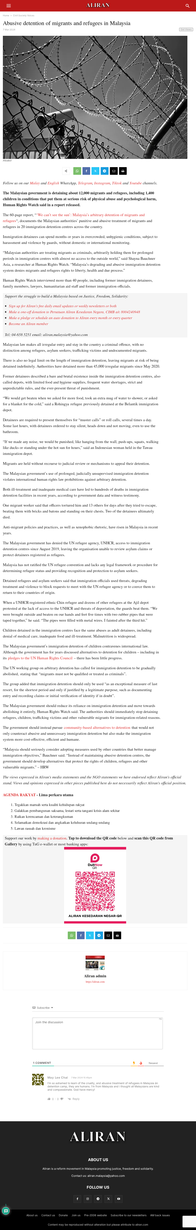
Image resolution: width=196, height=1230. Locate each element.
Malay (35, 182)
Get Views (186, 29)
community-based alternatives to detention (97, 727)
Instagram (102, 182)
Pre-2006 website (95, 1215)
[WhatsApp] (77, 171)
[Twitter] (95, 171)
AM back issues (160, 1215)
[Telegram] (105, 171)
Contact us (48, 1215)
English (53, 182)
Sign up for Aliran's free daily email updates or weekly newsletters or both (63, 305)
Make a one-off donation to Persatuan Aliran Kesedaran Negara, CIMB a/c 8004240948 (74, 311)
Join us (76, 1215)
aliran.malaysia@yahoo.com (106, 1176)
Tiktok (117, 182)
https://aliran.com (95, 981)
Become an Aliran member (28, 323)
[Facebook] (86, 171)
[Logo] (98, 1148)
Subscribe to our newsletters (128, 1215)
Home (6, 15)
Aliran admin (95, 976)
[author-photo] (95, 969)
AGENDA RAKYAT (19, 795)
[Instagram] (87, 1199)
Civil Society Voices (23, 15)
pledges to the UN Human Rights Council (40, 657)
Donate (63, 1215)
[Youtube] (118, 1199)
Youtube (135, 182)
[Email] (114, 171)
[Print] (123, 171)
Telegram (85, 182)
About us (32, 1215)
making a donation (52, 838)
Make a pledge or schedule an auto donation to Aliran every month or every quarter (70, 317)
